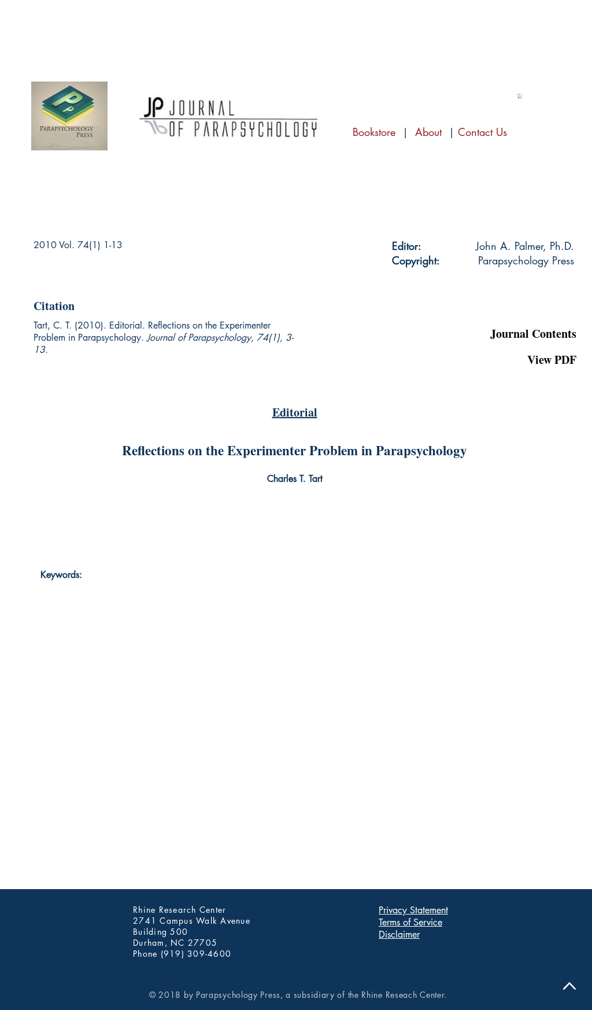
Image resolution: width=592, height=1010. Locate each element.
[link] (520, 96)
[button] (518, 303)
